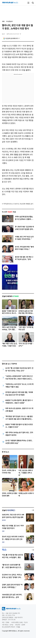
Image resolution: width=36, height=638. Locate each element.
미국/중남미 (9, 21)
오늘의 (8, 510)
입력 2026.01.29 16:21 (13, 34)
